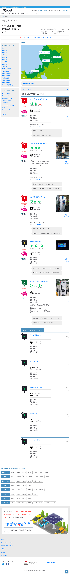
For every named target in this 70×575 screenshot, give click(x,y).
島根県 (18, 494)
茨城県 (36, 476)
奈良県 (35, 489)
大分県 (35, 502)
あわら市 (5, 61)
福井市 (26, 37)
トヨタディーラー (6, 100)
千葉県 (30, 476)
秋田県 (35, 472)
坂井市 (30, 37)
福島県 (46, 472)
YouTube (28, 13)
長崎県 (24, 502)
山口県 (35, 494)
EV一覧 (17, 13)
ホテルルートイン (6, 109)
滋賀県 (29, 489)
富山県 (18, 481)
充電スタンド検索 (5, 13)
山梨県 (35, 481)
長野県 (40, 481)
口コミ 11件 (66, 163)
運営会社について (5, 539)
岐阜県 (18, 485)
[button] (65, 10)
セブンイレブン (6, 93)
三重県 (29, 485)
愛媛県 (24, 498)
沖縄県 (53, 502)
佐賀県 (18, 502)
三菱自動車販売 (6, 102)
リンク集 (3, 552)
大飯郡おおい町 (6, 82)
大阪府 (12, 489)
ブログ (22, 13)
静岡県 (24, 485)
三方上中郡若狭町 (37, 37)
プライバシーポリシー (6, 542)
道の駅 (3, 107)
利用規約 (3, 549)
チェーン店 (34, 13)
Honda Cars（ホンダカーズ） (9, 105)
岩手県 (24, 472)
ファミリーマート (6, 95)
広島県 (29, 494)
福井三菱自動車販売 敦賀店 (38, 99)
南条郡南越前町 (6, 73)
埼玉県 (25, 476)
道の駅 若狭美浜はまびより (38, 241)
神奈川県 (19, 476)
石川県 (24, 481)
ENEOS (4, 114)
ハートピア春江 (35, 440)
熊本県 (29, 502)
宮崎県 (40, 502)
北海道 (12, 472)
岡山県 (24, 494)
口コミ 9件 (67, 301)
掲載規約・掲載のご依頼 (7, 545)
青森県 (18, 472)
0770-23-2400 (37, 126)
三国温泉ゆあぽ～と (36, 387)
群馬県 (47, 476)
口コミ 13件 (66, 261)
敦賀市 (49, 37)
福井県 (29, 481)
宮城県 (29, 472)
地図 (13, 13)
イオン (3, 112)
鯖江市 (4, 59)
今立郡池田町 (6, 71)
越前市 (45, 37)
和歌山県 (41, 489)
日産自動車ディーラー (7, 98)
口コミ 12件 (66, 216)
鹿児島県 (47, 502)
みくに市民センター (36, 335)
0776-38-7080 (37, 224)
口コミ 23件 (66, 119)
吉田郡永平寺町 (6, 68)
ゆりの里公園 (34, 361)
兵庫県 (18, 489)
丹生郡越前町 (6, 75)
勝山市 (4, 57)
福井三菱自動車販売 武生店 (38, 143)
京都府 (24, 489)
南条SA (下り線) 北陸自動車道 (39, 281)
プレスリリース (4, 555)
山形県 (40, 472)
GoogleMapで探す (28, 83)
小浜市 (4, 52)
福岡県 (12, 502)
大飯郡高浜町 (6, 80)
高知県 (29, 498)
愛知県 (12, 485)
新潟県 (12, 481)
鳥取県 (12, 494)
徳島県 (12, 498)
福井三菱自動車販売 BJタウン (39, 197)
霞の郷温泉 (33, 413)
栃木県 (41, 476)
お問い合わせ (51, 562)
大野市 (4, 54)
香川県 (18, 498)
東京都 (12, 476)
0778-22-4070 (37, 180)
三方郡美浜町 (6, 78)
